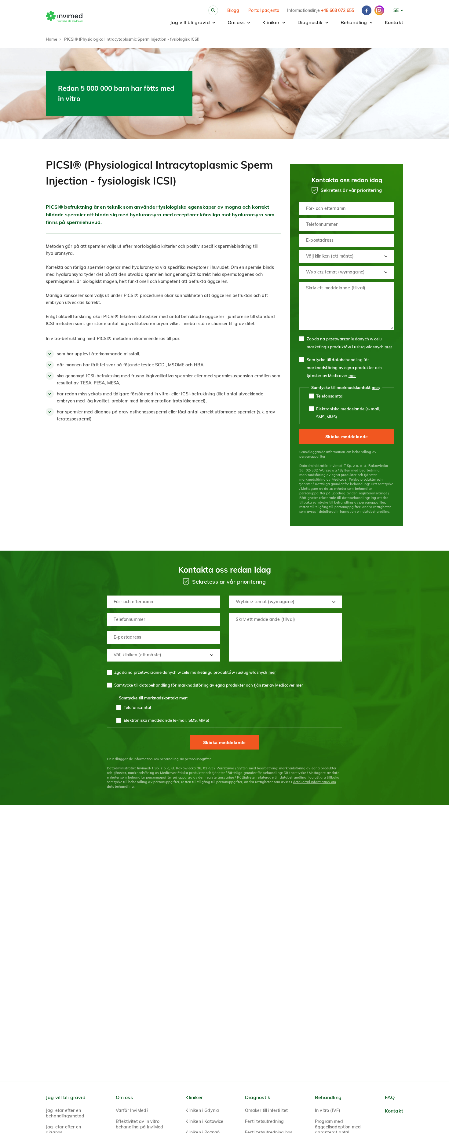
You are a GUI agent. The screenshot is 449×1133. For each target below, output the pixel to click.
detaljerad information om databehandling (354, 511)
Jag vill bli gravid (190, 22)
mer (388, 346)
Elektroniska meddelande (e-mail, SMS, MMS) (348, 412)
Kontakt (394, 22)
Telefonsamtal (329, 396)
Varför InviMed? (132, 1110)
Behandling (354, 22)
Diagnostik (310, 22)
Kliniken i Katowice (204, 1121)
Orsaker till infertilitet (266, 1110)
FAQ (390, 1097)
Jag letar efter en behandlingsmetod (65, 1113)
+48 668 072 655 (337, 10)
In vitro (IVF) (327, 1110)
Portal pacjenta (263, 10)
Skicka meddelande (346, 436)
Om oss (236, 22)
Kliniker (271, 22)
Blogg (233, 10)
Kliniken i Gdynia (202, 1110)
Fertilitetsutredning (264, 1121)
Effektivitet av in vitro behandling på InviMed (139, 1124)
